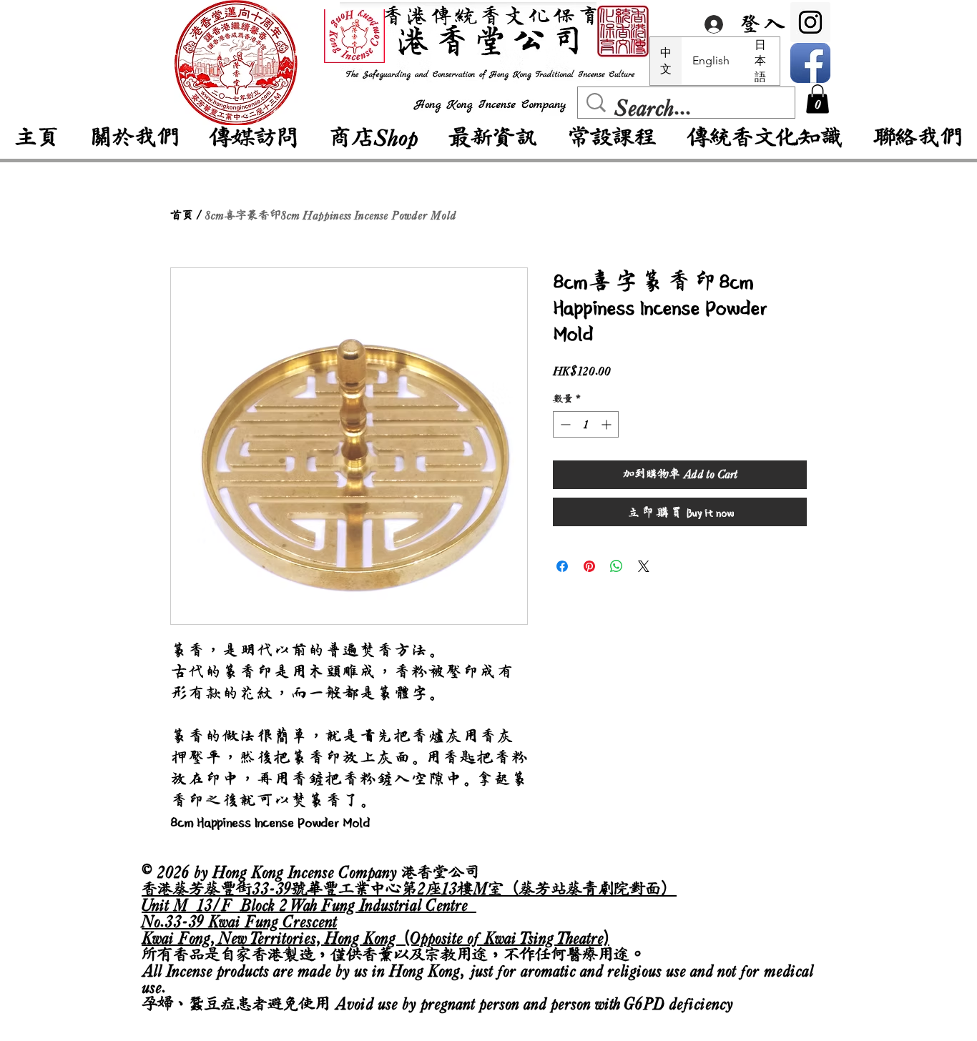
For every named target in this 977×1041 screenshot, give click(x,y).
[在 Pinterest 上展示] (589, 566)
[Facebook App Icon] (810, 63)
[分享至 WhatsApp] (616, 566)
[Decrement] (564, 424)
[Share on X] (643, 566)
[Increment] (608, 424)
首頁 (181, 215)
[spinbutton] (586, 424)
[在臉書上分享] (562, 566)
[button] (817, 99)
